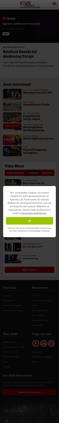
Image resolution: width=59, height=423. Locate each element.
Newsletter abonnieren (29, 392)
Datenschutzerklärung (41, 357)
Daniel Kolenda (9, 342)
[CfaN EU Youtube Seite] (43, 343)
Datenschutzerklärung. (34, 213)
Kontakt (6, 366)
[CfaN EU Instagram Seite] (51, 343)
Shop (5, 361)
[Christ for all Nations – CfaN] (29, 4)
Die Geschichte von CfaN (13, 347)
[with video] (19, 97)
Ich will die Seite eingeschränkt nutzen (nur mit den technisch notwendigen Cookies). (29, 229)
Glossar (35, 361)
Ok (29, 220)
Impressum (37, 352)
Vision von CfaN (10, 352)
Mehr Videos (29, 269)
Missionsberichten (11, 357)
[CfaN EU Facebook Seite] (36, 343)
